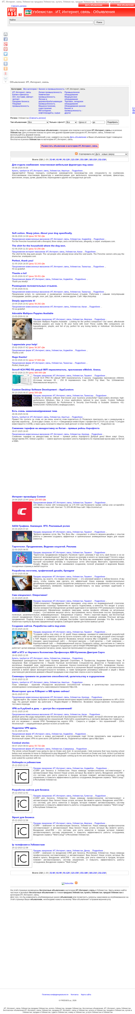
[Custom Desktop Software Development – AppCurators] (22, 407)
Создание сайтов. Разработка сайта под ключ (38, 626)
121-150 (75, 159)
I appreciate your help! (24, 344)
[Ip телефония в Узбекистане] (22, 868)
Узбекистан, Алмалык (60, 658)
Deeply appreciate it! (23, 300)
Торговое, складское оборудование (74, 102)
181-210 (93, 159)
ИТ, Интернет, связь (21, 92)
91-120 (66, 159)
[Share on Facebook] (6, 39)
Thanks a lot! (19, 273)
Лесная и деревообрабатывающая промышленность (50, 101)
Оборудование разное (75, 106)
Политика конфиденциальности (55, 995)
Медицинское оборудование (71, 98)
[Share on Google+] (6, 44)
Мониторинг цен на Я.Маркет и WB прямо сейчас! (41, 691)
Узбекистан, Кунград (79, 434)
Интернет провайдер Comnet (29, 496)
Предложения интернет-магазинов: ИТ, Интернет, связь (38, 252)
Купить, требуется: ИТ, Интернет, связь (30, 171)
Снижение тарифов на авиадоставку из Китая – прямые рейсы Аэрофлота (55, 428)
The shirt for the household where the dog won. (39, 245)
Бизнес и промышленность (51, 89)
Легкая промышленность (50, 92)
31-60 (52, 159)
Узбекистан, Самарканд (63, 749)
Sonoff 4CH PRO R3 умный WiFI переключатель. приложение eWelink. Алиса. (56, 369)
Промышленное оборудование (72, 93)
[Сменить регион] (37, 118)
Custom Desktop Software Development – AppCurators (43, 389)
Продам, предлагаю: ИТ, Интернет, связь (52, 319)
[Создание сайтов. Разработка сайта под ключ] (22, 645)
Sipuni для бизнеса (23, 817)
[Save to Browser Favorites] (6, 59)
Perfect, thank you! (22, 260)
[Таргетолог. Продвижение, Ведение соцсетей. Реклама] (22, 564)
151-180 (84, 159)
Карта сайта (86, 995)
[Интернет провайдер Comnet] (22, 522)
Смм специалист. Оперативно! (29, 595)
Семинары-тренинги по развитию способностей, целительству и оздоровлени (58, 676)
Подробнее (77, 171)
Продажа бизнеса (20, 101)
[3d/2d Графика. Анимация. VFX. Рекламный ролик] (22, 542)
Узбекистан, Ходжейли (80, 239)
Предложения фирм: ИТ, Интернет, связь (31, 279)
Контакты (75, 995)
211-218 (102, 159)
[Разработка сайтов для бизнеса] (22, 813)
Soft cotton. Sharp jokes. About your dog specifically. (42, 233)
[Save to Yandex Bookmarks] (6, 73)
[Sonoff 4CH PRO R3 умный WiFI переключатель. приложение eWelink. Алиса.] (22, 385)
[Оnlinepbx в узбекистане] (22, 785)
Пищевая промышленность (20, 105)
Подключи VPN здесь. (24, 728)
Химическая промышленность (47, 95)
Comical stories (20, 742)
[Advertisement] (38, 205)
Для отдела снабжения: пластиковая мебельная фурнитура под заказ (52, 164)
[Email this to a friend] (6, 78)
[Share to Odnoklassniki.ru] (6, 69)
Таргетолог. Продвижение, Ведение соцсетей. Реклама (44, 546)
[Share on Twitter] (6, 54)
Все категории (30, 89)
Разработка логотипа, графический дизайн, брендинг (43, 570)
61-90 (59, 159)
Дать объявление (93, 5)
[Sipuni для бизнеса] (22, 840)
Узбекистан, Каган (74, 252)
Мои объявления (125, 5)
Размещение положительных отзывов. (34, 285)
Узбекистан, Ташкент (82, 376)
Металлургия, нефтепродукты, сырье (49, 112)
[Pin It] (6, 49)
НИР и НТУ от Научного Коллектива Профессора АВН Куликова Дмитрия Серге (58, 652)
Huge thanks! (19, 357)
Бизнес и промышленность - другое (73, 110)
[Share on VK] (6, 64)
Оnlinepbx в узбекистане (26, 762)
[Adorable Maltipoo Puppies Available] (22, 340)
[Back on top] (6, 34)
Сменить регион (19, 6)
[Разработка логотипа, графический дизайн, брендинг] (22, 591)
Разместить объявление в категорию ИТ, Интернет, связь (69, 146)
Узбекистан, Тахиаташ (80, 266)
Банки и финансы (20, 94)
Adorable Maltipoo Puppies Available (32, 313)
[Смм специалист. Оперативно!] (22, 612)
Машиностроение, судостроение (47, 107)
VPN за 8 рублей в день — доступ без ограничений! (42, 708)
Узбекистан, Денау (81, 851)
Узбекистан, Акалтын (59, 171)
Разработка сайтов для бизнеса (30, 789)
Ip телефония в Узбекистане (28, 844)
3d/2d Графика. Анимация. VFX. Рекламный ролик (41, 526)
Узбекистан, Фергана (82, 319)
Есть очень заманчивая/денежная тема (34, 411)
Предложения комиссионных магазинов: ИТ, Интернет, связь (40, 239)
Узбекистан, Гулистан (82, 796)
